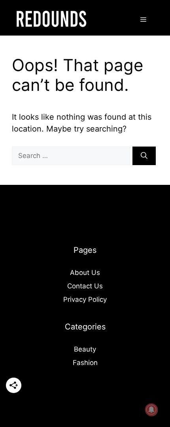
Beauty (85, 349)
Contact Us (85, 286)
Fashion (85, 363)
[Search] (144, 156)
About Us (85, 273)
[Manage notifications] (151, 409)
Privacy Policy (85, 299)
